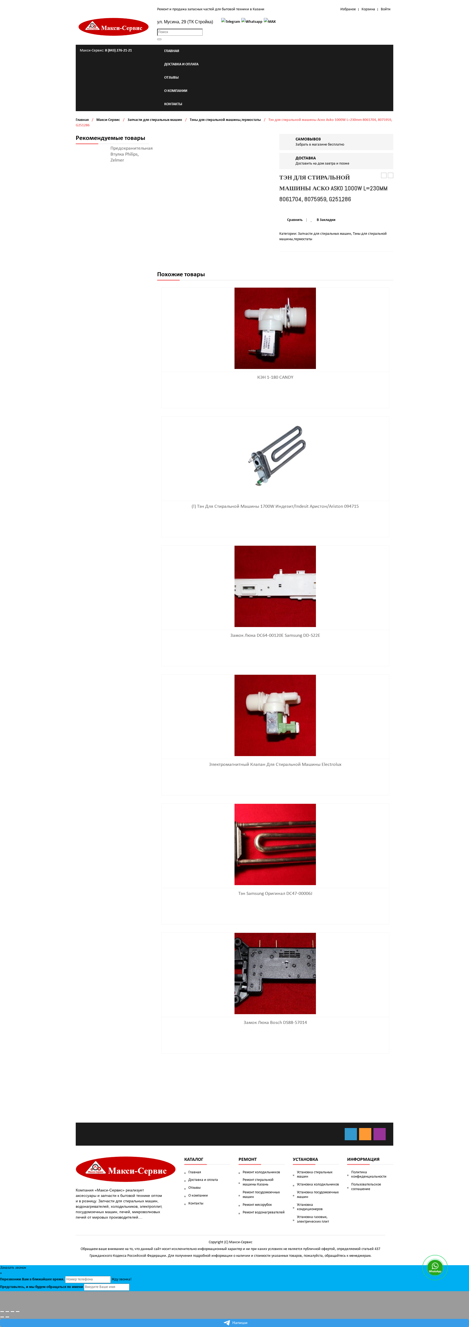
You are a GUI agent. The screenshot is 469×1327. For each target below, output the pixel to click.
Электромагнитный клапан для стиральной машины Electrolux (275, 764)
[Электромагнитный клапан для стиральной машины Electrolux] (275, 716)
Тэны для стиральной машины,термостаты (225, 120)
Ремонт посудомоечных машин (261, 1194)
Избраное (348, 9)
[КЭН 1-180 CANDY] (275, 328)
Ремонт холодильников (261, 1172)
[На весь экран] (12, 1311)
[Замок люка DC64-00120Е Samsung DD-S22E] (275, 586)
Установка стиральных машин (314, 1174)
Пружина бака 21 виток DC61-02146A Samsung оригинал (383, 175)
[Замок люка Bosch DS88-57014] (275, 974)
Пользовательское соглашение (366, 1187)
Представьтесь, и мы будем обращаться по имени (41, 1287)
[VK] (351, 1134)
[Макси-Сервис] (113, 27)
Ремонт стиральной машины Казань (258, 1182)
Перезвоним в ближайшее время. (32, 1279)
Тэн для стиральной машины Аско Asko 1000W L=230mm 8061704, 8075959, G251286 (390, 175)
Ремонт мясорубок (257, 1205)
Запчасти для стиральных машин (155, 120)
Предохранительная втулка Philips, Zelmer (131, 154)
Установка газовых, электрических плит (313, 1219)
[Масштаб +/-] (17, 1311)
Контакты (195, 1203)
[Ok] (365, 1134)
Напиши (240, 1323)
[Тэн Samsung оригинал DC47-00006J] (275, 845)
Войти (386, 9)
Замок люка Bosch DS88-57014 (275, 1022)
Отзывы (194, 1188)
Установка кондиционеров (310, 1207)
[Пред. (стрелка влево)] (2, 1317)
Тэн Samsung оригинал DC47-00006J (275, 893)
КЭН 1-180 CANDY (275, 377)
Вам (25, 1279)
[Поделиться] (7, 1311)
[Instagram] (379, 1134)
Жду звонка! (122, 1279)
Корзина (368, 9)
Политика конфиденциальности (368, 1174)
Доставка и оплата (203, 1180)
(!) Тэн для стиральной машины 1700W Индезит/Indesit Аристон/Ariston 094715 (275, 506)
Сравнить (295, 220)
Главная (82, 120)
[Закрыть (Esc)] (2, 1311)
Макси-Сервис (108, 120)
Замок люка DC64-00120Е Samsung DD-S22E (275, 635)
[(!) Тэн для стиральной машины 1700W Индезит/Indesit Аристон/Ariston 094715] (275, 457)
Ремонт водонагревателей (264, 1212)
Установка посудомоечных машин (318, 1194)
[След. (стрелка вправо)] (7, 1317)
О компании (198, 1196)
